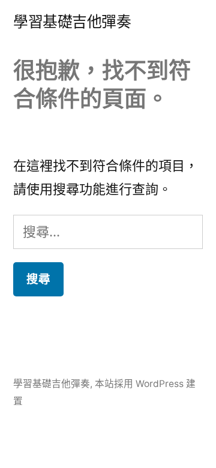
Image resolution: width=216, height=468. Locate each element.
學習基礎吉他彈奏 (72, 22)
